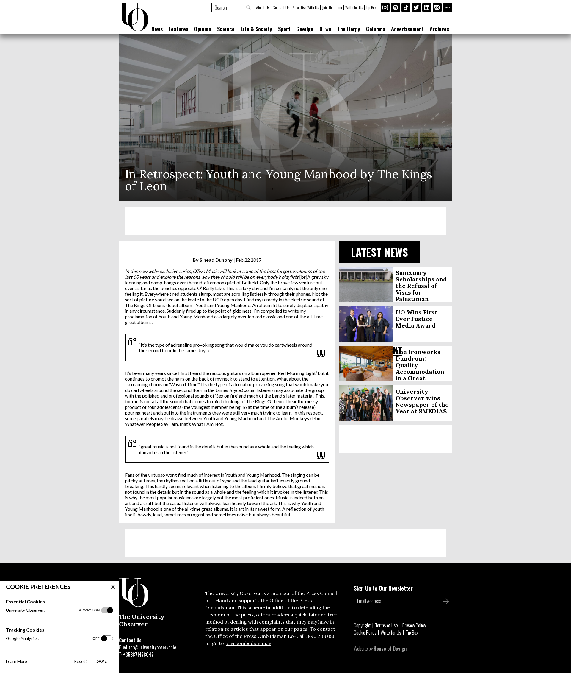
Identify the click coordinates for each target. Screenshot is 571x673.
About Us (262, 7)
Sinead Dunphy (216, 260)
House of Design (390, 648)
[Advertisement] (285, 221)
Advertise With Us (306, 7)
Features (178, 29)
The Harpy (348, 29)
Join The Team (332, 7)
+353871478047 (138, 654)
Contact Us (281, 7)
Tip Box (371, 7)
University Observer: (53, 610)
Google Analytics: (53, 638)
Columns (375, 29)
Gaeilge (304, 29)
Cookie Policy (365, 632)
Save (101, 660)
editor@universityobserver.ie (149, 647)
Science (226, 29)
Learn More (16, 661)
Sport (284, 29)
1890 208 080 (321, 636)
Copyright (362, 625)
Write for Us (354, 7)
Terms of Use (386, 625)
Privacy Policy (414, 625)
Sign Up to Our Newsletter (383, 588)
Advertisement (407, 29)
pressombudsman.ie (248, 643)
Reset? (80, 661)
